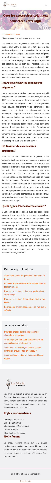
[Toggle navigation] (46, 5)
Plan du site (25, 481)
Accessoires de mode (12, 35)
